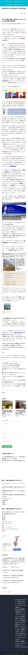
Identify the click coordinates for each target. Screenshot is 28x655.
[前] (3, 409)
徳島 (12, 23)
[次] (25, 409)
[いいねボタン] (3, 393)
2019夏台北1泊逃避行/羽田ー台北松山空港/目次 (7, 412)
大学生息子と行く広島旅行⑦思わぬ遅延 (13, 570)
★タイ (3, 525)
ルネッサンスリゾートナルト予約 (10, 367)
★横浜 (3, 502)
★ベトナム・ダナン (7, 523)
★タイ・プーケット (7, 527)
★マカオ (4, 516)
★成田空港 (4, 500)
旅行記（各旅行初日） (17, 23)
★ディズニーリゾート (7, 498)
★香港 (3, 517)
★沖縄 (3, 504)
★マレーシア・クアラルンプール (10, 529)
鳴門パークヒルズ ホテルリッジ (7, 312)
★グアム (4, 531)
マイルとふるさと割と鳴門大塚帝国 (11, 365)
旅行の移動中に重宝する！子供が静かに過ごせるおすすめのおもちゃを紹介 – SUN (14, 562)
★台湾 (3, 519)
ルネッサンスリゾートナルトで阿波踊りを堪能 (13, 384)
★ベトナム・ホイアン (7, 521)
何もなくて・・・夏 (8, 567)
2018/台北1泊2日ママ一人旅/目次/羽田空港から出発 (20, 412)
